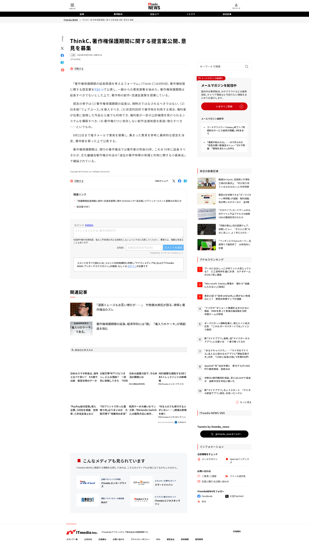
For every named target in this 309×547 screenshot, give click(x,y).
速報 (82, 14)
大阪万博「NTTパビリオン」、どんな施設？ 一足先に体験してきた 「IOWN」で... (114, 377)
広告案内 (102, 539)
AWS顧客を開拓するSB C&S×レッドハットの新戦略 (172, 377)
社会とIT (154, 14)
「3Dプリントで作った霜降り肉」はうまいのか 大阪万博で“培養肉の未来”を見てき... (114, 410)
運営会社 (170, 539)
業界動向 (118, 14)
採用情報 (185, 539)
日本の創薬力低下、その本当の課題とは (143, 375)
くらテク (191, 14)
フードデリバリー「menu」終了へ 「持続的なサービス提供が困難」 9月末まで (226, 130)
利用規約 (237, 531)
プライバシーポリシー (140, 539)
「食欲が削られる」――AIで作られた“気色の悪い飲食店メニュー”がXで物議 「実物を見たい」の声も (226, 145)
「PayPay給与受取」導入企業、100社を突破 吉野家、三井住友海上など (84, 410)
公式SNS (88, 539)
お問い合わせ (118, 539)
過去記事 (227, 14)
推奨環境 (199, 539)
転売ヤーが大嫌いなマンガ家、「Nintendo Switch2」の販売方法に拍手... (143, 410)
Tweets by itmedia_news (213, 427)
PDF (97, 89)
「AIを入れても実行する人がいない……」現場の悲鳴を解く (173, 410)
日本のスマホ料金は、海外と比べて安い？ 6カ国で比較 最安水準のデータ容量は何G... (84, 377)
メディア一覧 (72, 539)
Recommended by (166, 422)
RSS (158, 539)
